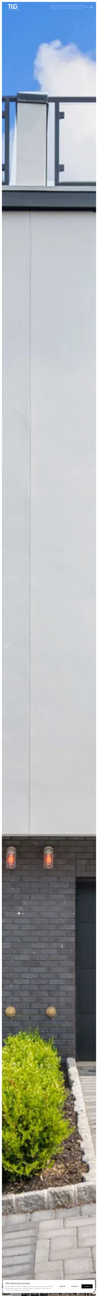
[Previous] (7, 645)
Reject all (62, 1286)
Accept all (87, 1286)
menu (86, 7)
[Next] (91, 645)
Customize (74, 1286)
